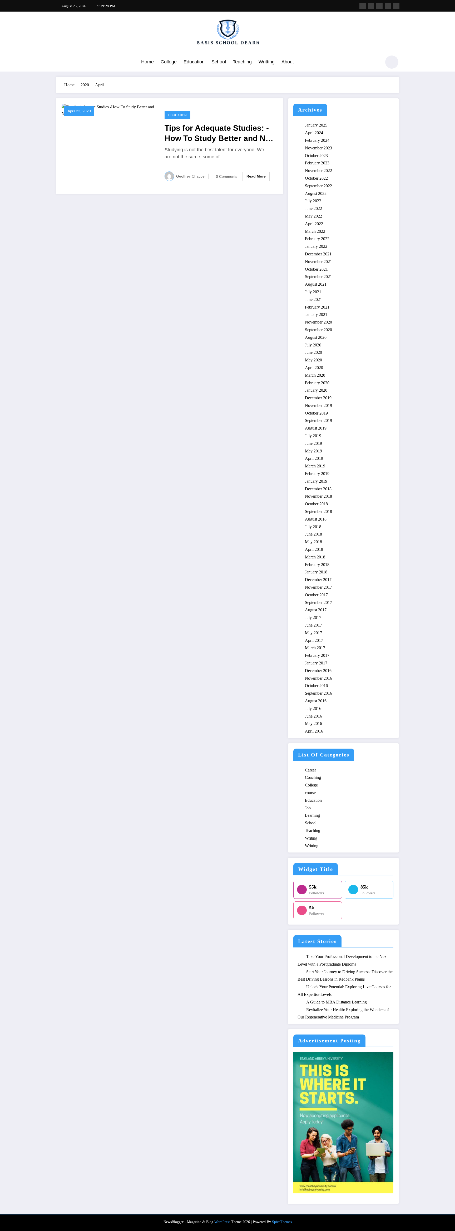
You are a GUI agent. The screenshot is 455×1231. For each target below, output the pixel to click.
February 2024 (317, 140)
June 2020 (313, 352)
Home (147, 61)
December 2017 (318, 579)
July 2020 (313, 345)
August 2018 (316, 519)
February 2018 (317, 564)
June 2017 (313, 625)
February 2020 (317, 383)
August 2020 (316, 337)
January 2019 (316, 481)
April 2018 (314, 549)
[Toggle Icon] (60, 63)
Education (194, 61)
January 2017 (316, 663)
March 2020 (315, 375)
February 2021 (317, 307)
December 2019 (318, 398)
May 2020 (313, 360)
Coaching (313, 777)
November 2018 (318, 496)
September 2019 (318, 420)
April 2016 (314, 731)
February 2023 (317, 163)
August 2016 (316, 701)
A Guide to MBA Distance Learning (336, 1002)
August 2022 (316, 193)
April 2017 (314, 640)
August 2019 (316, 428)
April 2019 (314, 458)
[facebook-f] (362, 6)
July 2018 (313, 526)
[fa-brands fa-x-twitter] (371, 6)
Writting (267, 61)
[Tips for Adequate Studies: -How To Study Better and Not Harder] (109, 110)
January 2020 (316, 390)
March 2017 (315, 647)
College (169, 61)
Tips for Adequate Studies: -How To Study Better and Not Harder (219, 133)
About (287, 61)
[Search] (374, 62)
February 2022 (317, 238)
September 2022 (318, 186)
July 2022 (313, 201)
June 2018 (313, 534)
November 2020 (318, 322)
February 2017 (317, 655)
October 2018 (316, 504)
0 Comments (226, 176)
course (310, 792)
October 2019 (316, 413)
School (218, 61)
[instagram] (388, 6)
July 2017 (313, 617)
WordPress (222, 1222)
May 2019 (313, 451)
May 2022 (313, 216)
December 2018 (318, 489)
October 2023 (316, 155)
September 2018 (318, 511)
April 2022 (314, 223)
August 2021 (316, 284)
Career (310, 770)
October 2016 (316, 685)
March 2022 (315, 231)
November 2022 (318, 170)
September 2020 (318, 329)
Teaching (242, 61)
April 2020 (314, 367)
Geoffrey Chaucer (191, 176)
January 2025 (316, 125)
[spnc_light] (391, 62)
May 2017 (313, 632)
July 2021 (313, 292)
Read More (256, 176)
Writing (311, 838)
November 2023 (318, 148)
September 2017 (318, 602)
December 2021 (318, 254)
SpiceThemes (282, 1222)
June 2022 (313, 208)
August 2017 (316, 610)
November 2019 (318, 405)
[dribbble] (379, 6)
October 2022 (316, 178)
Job (308, 808)
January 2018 (316, 572)
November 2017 (318, 587)
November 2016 (318, 678)
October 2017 (316, 595)
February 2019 (317, 473)
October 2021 (316, 269)
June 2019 (313, 443)
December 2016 (318, 670)
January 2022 (316, 246)
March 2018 (315, 557)
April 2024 (314, 132)
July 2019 (313, 435)
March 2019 (315, 466)
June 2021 (313, 299)
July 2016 (313, 708)
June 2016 (313, 716)
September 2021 (318, 276)
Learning (312, 815)
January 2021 (316, 314)
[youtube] (396, 6)
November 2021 (318, 261)
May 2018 (313, 541)
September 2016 (318, 693)
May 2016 (313, 723)
